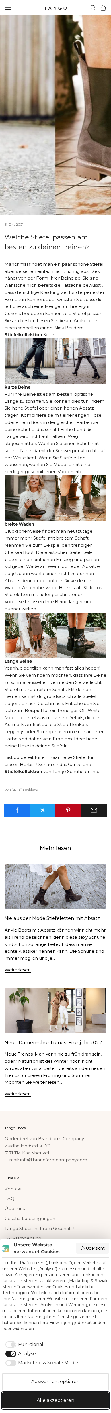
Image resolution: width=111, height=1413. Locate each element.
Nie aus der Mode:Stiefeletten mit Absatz (52, 918)
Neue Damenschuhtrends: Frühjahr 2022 (53, 1042)
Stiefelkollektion (23, 334)
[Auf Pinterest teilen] (68, 810)
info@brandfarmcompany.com (53, 1159)
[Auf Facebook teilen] (17, 810)
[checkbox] (23, 1344)
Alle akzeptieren (55, 1400)
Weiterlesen (18, 970)
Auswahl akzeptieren (55, 1381)
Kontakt (13, 1189)
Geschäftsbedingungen (30, 1218)
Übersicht (95, 1248)
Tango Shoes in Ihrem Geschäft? (39, 1228)
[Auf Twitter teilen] (43, 810)
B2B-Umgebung (23, 1238)
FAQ (9, 1198)
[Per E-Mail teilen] (93, 810)
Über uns (15, 1208)
